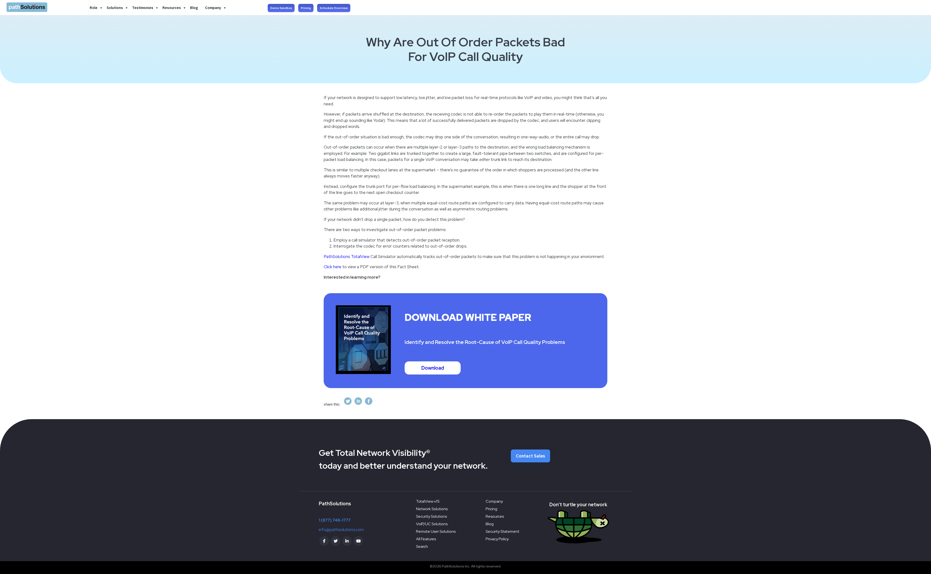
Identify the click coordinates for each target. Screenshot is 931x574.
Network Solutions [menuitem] (432, 508)
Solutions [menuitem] (115, 7)
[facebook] (368, 404)
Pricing (306, 8)
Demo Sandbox (281, 8)
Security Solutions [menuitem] (431, 516)
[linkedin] (358, 404)
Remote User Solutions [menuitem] (436, 531)
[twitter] (348, 404)
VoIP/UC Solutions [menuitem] (432, 523)
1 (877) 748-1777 (335, 520)
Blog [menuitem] (194, 7)
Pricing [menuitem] (491, 508)
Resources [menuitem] (171, 7)
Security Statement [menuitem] (502, 531)
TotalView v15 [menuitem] (428, 501)
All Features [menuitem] (426, 538)
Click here (332, 266)
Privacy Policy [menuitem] (497, 538)
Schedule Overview (334, 8)
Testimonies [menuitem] (142, 7)
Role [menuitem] (93, 7)
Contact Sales (530, 456)
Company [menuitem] (213, 7)
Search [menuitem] (422, 546)
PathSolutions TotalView (346, 256)
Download (432, 368)
